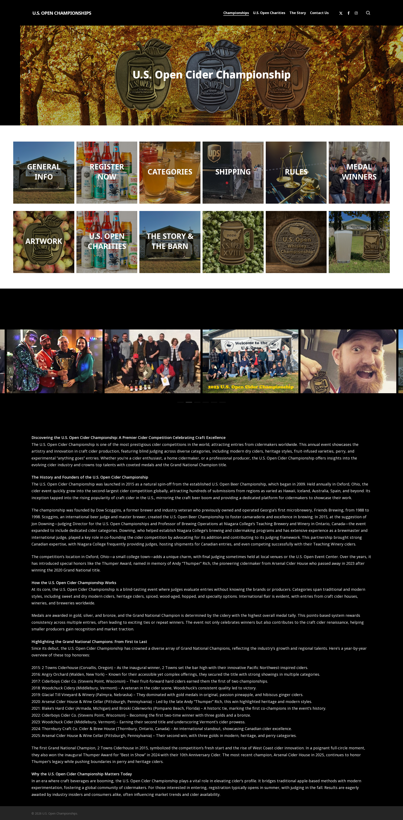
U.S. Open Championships (61, 12)
